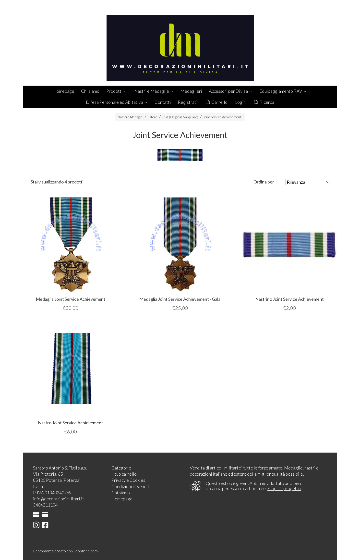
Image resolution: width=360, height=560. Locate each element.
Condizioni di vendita (131, 486)
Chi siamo (90, 91)
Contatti (163, 102)
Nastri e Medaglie (152, 91)
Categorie (121, 467)
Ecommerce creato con (65, 550)
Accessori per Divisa (229, 91)
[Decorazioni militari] (180, 43)
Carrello (219, 102)
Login (240, 102)
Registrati (187, 102)
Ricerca (266, 102)
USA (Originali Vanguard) (180, 117)
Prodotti (114, 91)
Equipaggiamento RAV (281, 91)
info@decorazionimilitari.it (58, 498)
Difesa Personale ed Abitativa (115, 102)
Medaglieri (191, 91)
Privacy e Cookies (128, 480)
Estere (152, 117)
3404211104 (45, 505)
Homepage (63, 91)
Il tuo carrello (124, 474)
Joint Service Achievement (222, 117)
